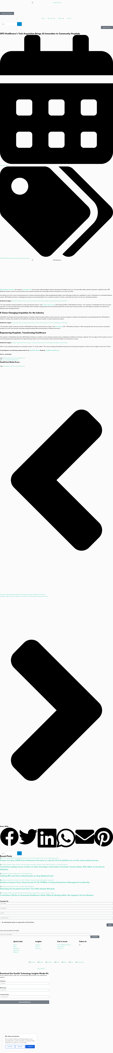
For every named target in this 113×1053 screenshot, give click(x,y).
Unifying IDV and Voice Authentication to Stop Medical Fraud (26, 876)
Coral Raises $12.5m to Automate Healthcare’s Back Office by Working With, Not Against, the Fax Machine (46, 895)
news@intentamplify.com (52, 350)
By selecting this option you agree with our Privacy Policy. (18, 922)
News (43, 18)
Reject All (20, 1046)
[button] (9, 837)
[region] (20, 1042)
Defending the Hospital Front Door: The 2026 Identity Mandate (27, 889)
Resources (50, 18)
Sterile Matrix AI (26, 289)
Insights (60, 18)
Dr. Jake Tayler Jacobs (48, 304)
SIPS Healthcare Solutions (7, 289)
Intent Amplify (41, 968)
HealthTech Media (35, 350)
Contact (69, 18)
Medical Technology (18, 258)
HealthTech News (8, 258)
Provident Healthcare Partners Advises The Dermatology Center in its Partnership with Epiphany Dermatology (39, 342)
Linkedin (83, 945)
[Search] (19, 24)
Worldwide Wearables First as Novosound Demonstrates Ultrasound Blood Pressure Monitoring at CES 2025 (39, 301)
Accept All (30, 1046)
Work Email (3, 990)
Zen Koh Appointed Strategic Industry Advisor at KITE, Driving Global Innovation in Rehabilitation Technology (39, 322)
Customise (10, 1046)
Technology (26, 258)
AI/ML (1, 258)
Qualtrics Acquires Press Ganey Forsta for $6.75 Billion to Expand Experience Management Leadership (44, 882)
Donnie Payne (58, 326)
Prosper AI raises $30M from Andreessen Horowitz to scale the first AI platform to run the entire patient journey (49, 860)
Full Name (2, 984)
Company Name (4, 997)
